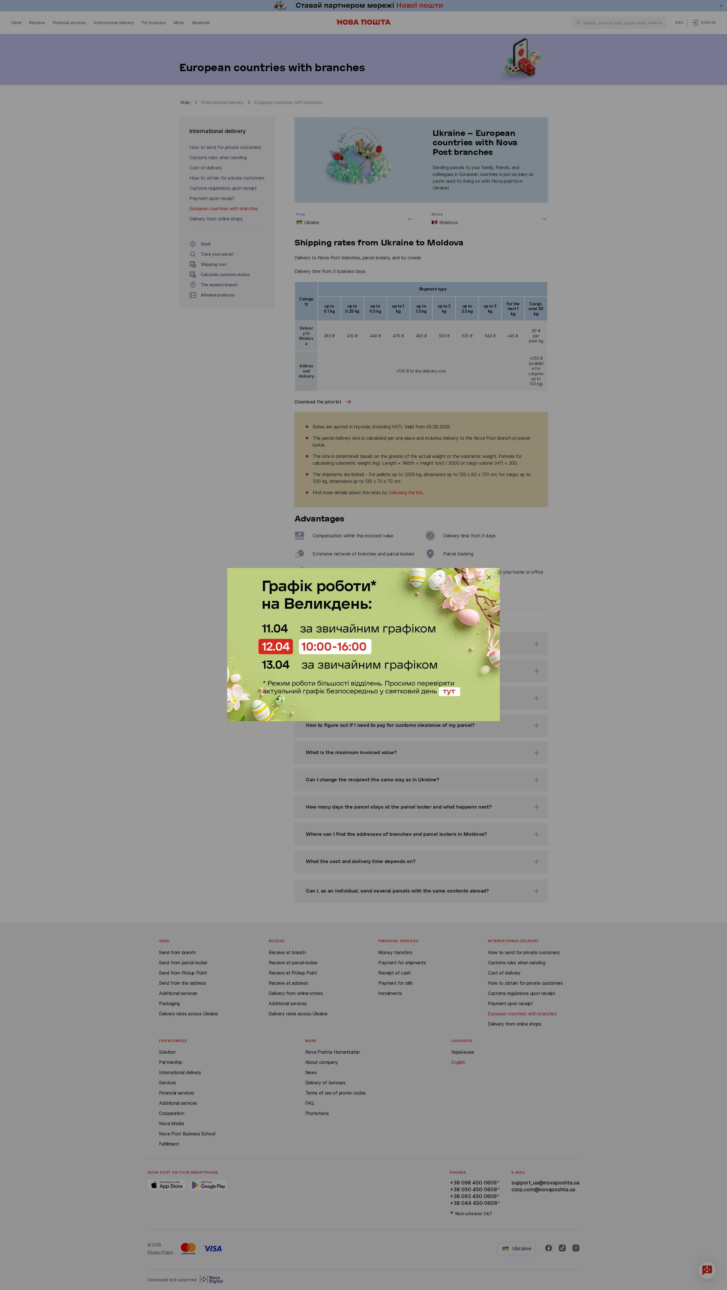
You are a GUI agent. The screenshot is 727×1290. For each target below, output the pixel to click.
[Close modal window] (489, 577)
